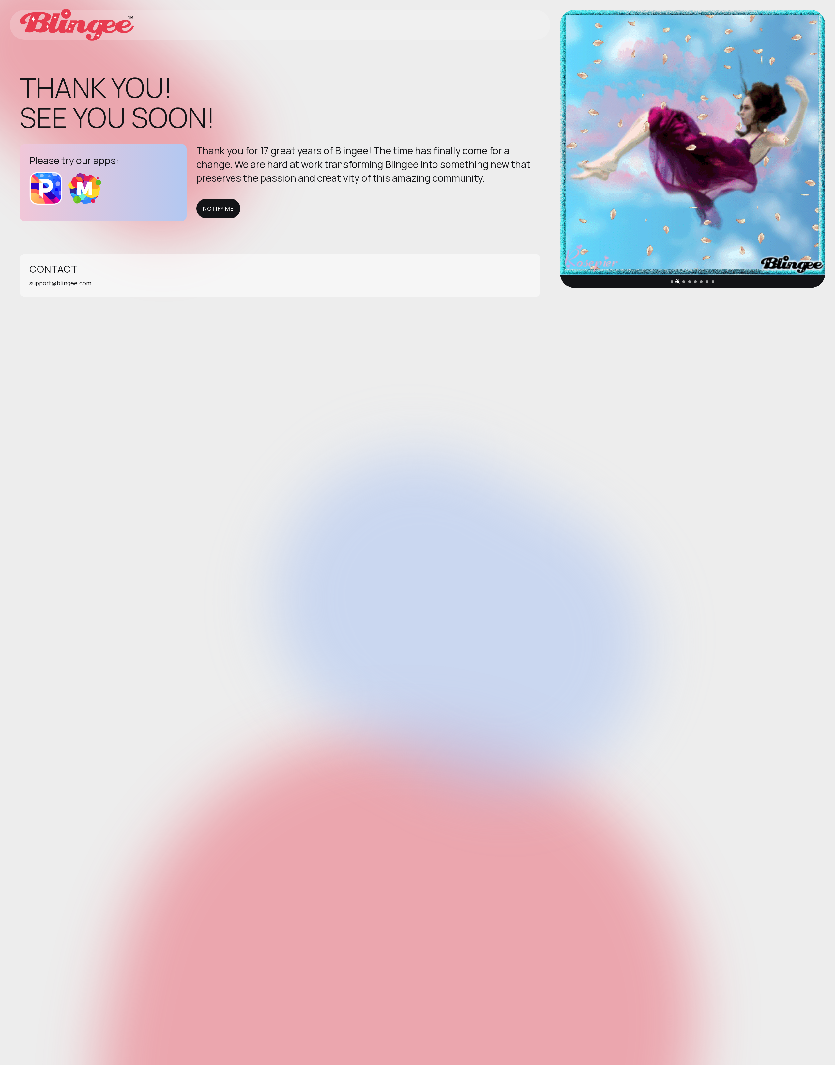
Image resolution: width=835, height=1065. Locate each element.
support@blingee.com (60, 283)
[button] (672, 281)
